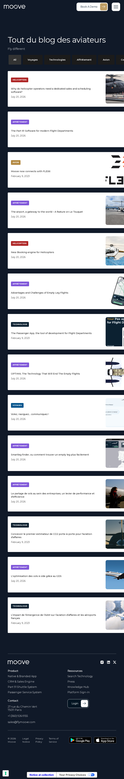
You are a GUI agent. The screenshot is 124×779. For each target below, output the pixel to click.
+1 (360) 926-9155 (18, 715)
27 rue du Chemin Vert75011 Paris (22, 708)
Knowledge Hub (78, 686)
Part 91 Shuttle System (22, 686)
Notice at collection (42, 774)
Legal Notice (26, 740)
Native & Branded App (22, 676)
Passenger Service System (25, 692)
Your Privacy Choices (72, 774)
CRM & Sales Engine (21, 681)
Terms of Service (53, 740)
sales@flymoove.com (21, 722)
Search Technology (80, 676)
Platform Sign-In (78, 692)
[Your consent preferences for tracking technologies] (6, 773)
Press (71, 681)
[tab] (15, 60)
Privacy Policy (39, 740)
